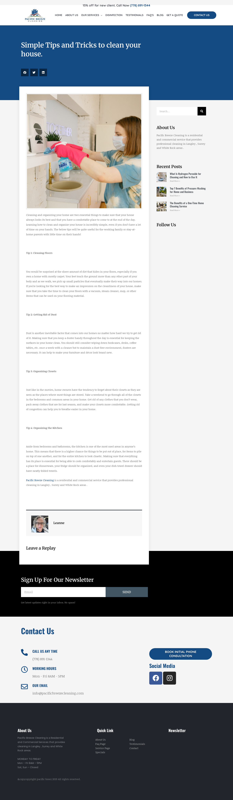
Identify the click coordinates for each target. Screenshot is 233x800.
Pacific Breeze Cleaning (40, 480)
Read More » (175, 181)
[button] (201, 15)
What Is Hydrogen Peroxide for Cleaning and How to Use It (185, 175)
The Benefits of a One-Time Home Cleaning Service (187, 204)
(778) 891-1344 (140, 5)
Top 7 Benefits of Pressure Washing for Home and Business (188, 190)
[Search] (202, 111)
